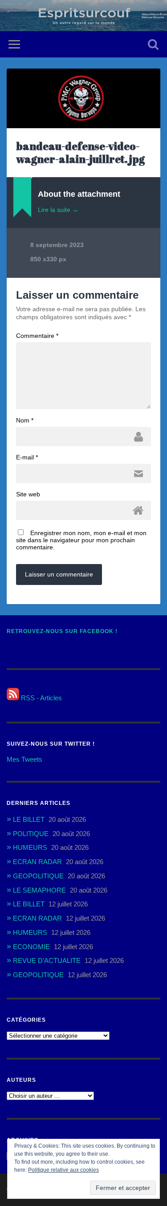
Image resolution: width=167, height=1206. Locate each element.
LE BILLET (29, 819)
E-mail (27, 457)
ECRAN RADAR (37, 861)
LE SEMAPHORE (39, 890)
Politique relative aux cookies (63, 1170)
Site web (28, 494)
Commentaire (37, 336)
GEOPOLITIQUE (38, 876)
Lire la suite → (58, 209)
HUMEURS (30, 847)
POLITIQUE (31, 833)
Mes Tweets (24, 759)
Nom (24, 420)
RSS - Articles (40, 698)
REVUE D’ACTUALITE (47, 960)
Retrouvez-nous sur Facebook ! (62, 631)
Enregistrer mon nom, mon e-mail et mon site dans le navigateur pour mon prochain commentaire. (81, 540)
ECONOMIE (31, 946)
